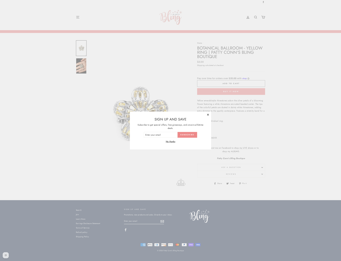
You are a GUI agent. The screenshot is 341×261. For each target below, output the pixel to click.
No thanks (170, 141)
